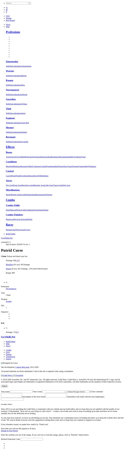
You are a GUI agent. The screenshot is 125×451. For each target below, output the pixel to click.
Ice (20, 210)
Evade (23, 195)
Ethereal (13, 210)
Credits (8, 350)
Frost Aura (17, 185)
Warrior (10, 71)
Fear (48, 166)
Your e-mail (37, 392)
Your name (5, 392)
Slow (65, 166)
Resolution (63, 157)
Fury (18, 157)
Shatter (24, 132)
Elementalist (12, 61)
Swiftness (77, 157)
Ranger (9, 80)
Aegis (8, 157)
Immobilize (54, 166)
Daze (14, 176)
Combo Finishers (14, 214)
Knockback (24, 176)
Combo (10, 199)
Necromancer (12, 90)
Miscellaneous (13, 190)
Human (9, 230)
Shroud (24, 95)
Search (8, 359)
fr (6, 12)
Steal (23, 113)
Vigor (83, 157)
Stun (46, 176)
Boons (9, 152)
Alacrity (13, 157)
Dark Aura (66, 185)
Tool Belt (25, 123)
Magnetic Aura (38, 185)
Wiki (8, 27)
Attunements (26, 66)
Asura (22, 230)
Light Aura (48, 185)
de (7, 10)
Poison (60, 166)
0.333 (17, 260)
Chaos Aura (57, 185)
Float (18, 176)
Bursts (24, 76)
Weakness (92, 166)
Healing (29, 195)
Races (9, 224)
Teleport (49, 195)
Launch (9, 176)
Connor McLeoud (22, 367)
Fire (17, 210)
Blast (8, 219)
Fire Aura (9, 185)
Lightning (29, 210)
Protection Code (13, 439)
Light (23, 210)
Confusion (36, 166)
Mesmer (10, 127)
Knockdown (33, 176)
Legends (25, 142)
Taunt (70, 166)
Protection (29, 157)
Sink (43, 176)
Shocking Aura (27, 185)
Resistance (55, 157)
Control (10, 171)
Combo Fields (13, 205)
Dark (8, 210)
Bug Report (10, 20)
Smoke (41, 210)
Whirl (30, 219)
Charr (14, 230)
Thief (8, 108)
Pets (23, 85)
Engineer (10, 118)
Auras (9, 180)
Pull (39, 176)
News (8, 25)
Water (46, 210)
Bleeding (9, 166)
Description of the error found (34, 397)
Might (22, 157)
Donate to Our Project (9, 431)
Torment (75, 166)
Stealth (34, 195)
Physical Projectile (21, 219)
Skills (8, 66)
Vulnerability (83, 166)
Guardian (11, 99)
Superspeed (41, 195)
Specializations (16, 66)
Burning (23, 166)
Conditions (11, 161)
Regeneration (46, 157)
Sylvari (27, 230)
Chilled (29, 166)
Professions (13, 31)
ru (6, 7)
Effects (10, 146)
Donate (8, 18)
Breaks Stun (16, 195)
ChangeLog (10, 357)
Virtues (24, 104)
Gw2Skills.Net (6, 238)
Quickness (37, 157)
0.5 (17, 332)
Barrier (8, 195)
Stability (71, 157)
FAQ (8, 16)
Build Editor (10, 234)
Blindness (16, 166)
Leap (12, 219)
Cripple (43, 166)
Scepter (9, 301)
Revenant (10, 137)
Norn (18, 230)
